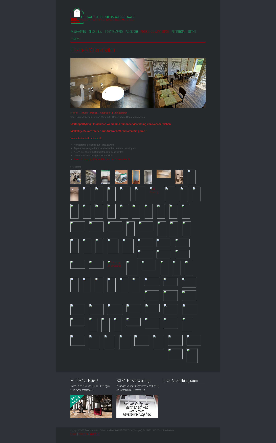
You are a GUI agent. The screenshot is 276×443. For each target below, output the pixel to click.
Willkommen (78, 31)
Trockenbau (95, 31)
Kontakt (75, 39)
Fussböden (132, 31)
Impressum (83, 434)
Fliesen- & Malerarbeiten (155, 31)
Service (192, 31)
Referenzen (178, 31)
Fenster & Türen (114, 31)
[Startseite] (102, 16)
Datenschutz (94, 434)
